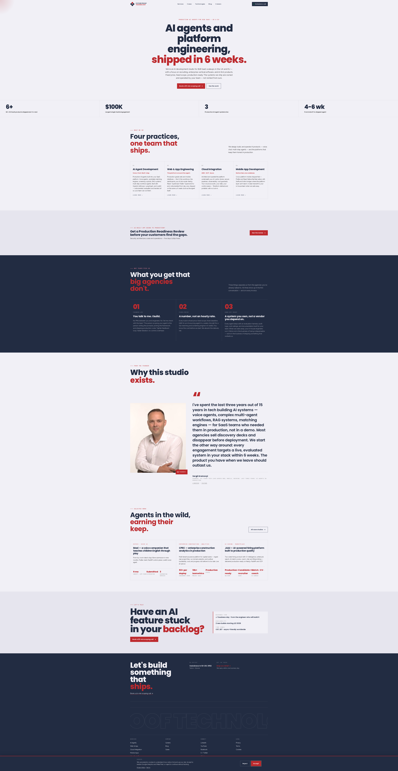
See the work (214, 86)
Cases (189, 4)
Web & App (134, 746)
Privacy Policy (141, 767)
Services (180, 4)
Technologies (200, 4)
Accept (256, 763)
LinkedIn (195, 483)
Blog (210, 4)
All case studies (258, 530)
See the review (259, 233)
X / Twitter (204, 753)
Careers (218, 4)
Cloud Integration (136, 749)
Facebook (204, 749)
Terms (238, 746)
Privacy (238, 743)
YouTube (204, 483)
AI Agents (133, 743)
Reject (245, 763)
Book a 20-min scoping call (191, 86)
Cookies (238, 749)
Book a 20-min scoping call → (141, 693)
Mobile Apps (134, 753)
